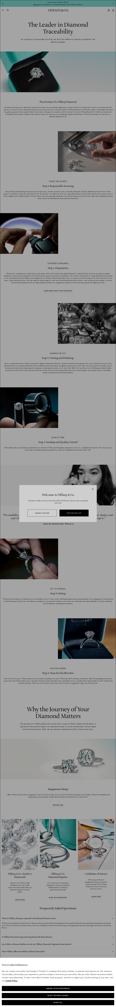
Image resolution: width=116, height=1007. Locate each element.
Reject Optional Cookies (58, 995)
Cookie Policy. (11, 981)
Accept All (58, 1002)
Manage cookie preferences (58, 988)
